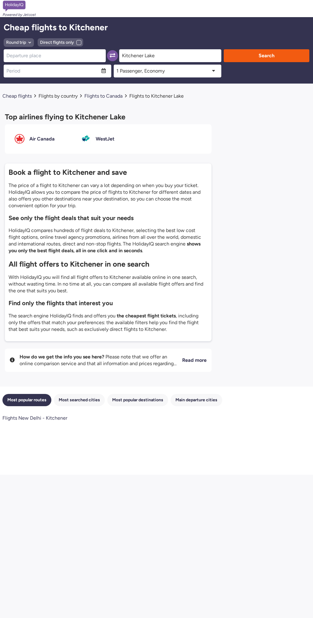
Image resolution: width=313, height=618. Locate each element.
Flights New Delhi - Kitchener (34, 418)
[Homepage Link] (19, 6)
